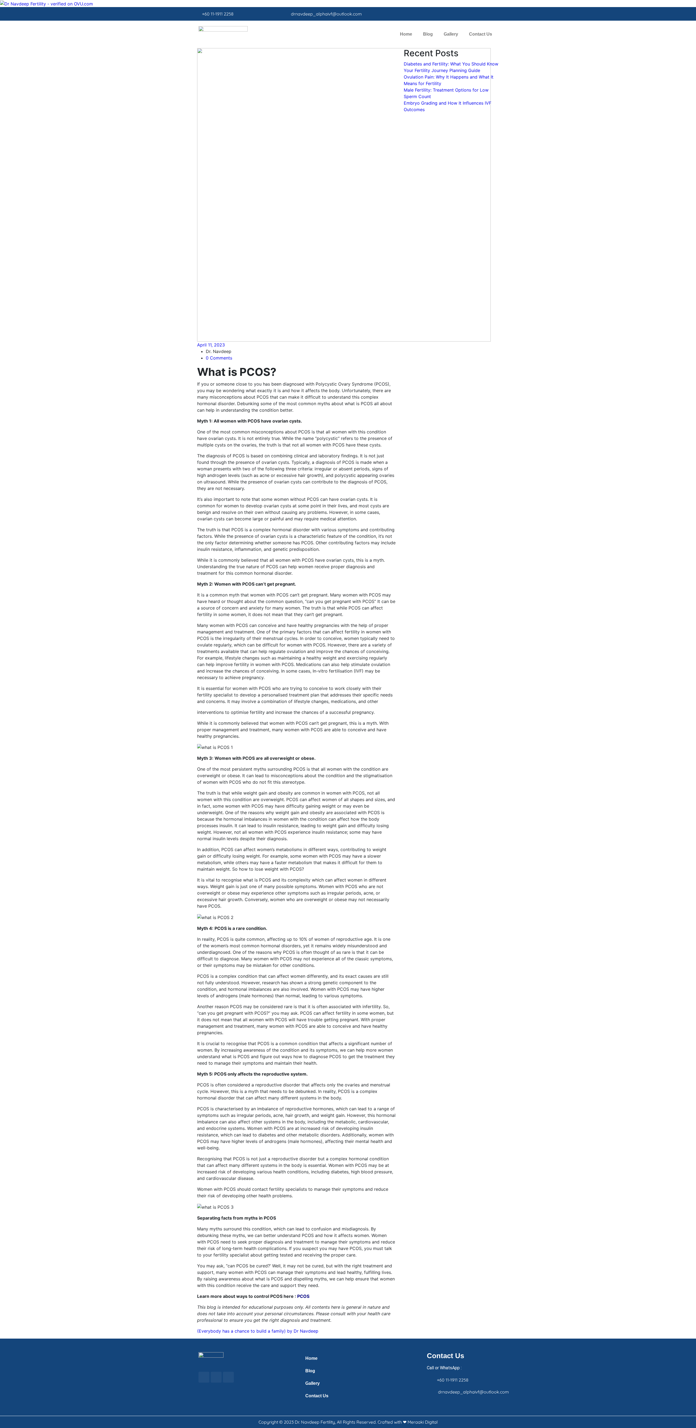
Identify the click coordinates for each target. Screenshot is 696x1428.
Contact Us (480, 34)
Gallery (451, 34)
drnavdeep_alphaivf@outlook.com (326, 14)
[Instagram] (485, 14)
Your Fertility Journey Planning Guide (442, 70)
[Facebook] (476, 14)
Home (406, 34)
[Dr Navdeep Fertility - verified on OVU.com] (46, 3)
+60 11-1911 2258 (218, 14)
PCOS (303, 1296)
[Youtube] (495, 14)
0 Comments (219, 358)
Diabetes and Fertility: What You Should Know (451, 64)
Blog (428, 34)
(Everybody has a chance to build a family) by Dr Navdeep (257, 1331)
